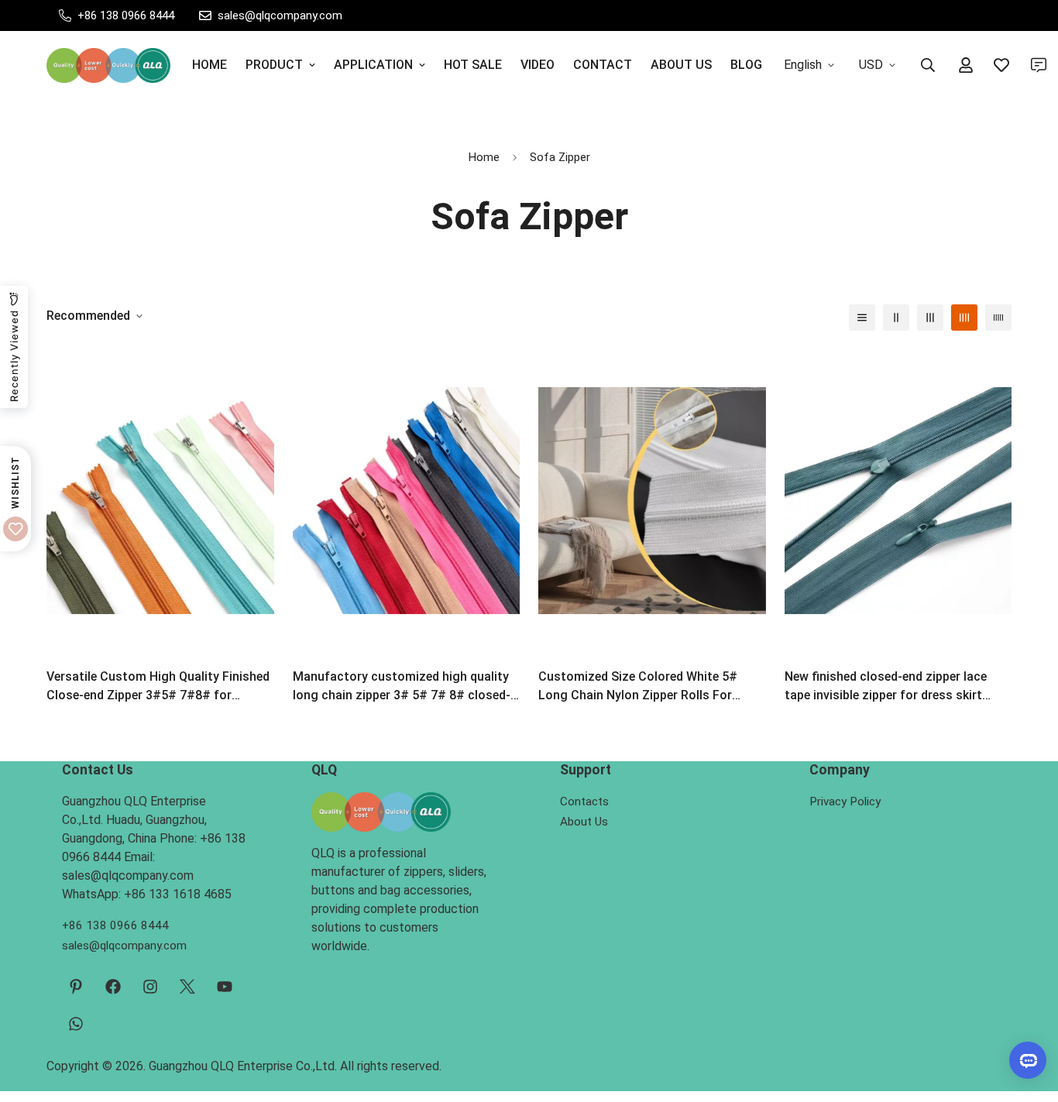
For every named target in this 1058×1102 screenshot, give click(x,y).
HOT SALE (473, 64)
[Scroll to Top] (1028, 1017)
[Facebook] (113, 987)
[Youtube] (225, 987)
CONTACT (602, 64)
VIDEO (537, 64)
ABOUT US (681, 64)
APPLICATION (373, 64)
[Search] (928, 65)
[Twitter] (187, 987)
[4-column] (964, 317)
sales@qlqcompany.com (124, 946)
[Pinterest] (76, 987)
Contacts (584, 801)
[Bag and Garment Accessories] (108, 65)
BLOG (746, 64)
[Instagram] (150, 987)
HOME (209, 64)
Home (484, 157)
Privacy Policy (845, 801)
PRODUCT (274, 64)
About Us (584, 822)
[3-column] (930, 317)
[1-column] (862, 317)
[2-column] (896, 317)
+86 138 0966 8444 (115, 925)
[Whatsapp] (76, 1024)
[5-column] (998, 317)
